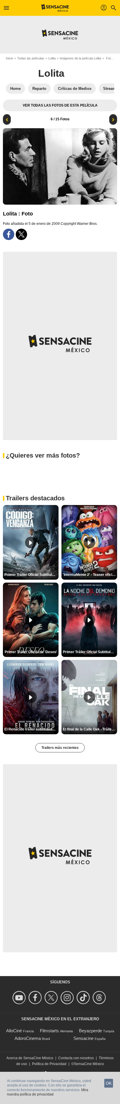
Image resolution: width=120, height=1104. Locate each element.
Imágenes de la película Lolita (80, 58)
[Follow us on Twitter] (52, 997)
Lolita (52, 58)
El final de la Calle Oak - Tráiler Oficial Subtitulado (90, 729)
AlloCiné (14, 1030)
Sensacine (83, 1038)
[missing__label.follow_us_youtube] (20, 997)
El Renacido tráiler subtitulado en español (31, 729)
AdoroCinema (28, 1038)
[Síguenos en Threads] (100, 997)
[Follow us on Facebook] (36, 997)
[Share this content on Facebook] (8, 234)
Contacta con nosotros (76, 1058)
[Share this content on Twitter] (21, 234)
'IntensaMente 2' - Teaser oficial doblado (90, 575)
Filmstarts (49, 1030)
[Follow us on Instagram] (68, 997)
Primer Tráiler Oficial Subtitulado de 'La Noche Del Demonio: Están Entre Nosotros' (90, 652)
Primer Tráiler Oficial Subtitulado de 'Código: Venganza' (31, 575)
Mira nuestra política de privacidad (47, 1092)
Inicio (9, 58)
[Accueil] (55, 8)
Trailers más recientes (60, 748)
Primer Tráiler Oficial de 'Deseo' (31, 652)
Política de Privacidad (49, 1064)
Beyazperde (90, 1030)
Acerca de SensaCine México (29, 1058)
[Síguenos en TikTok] (84, 997)
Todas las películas (30, 58)
